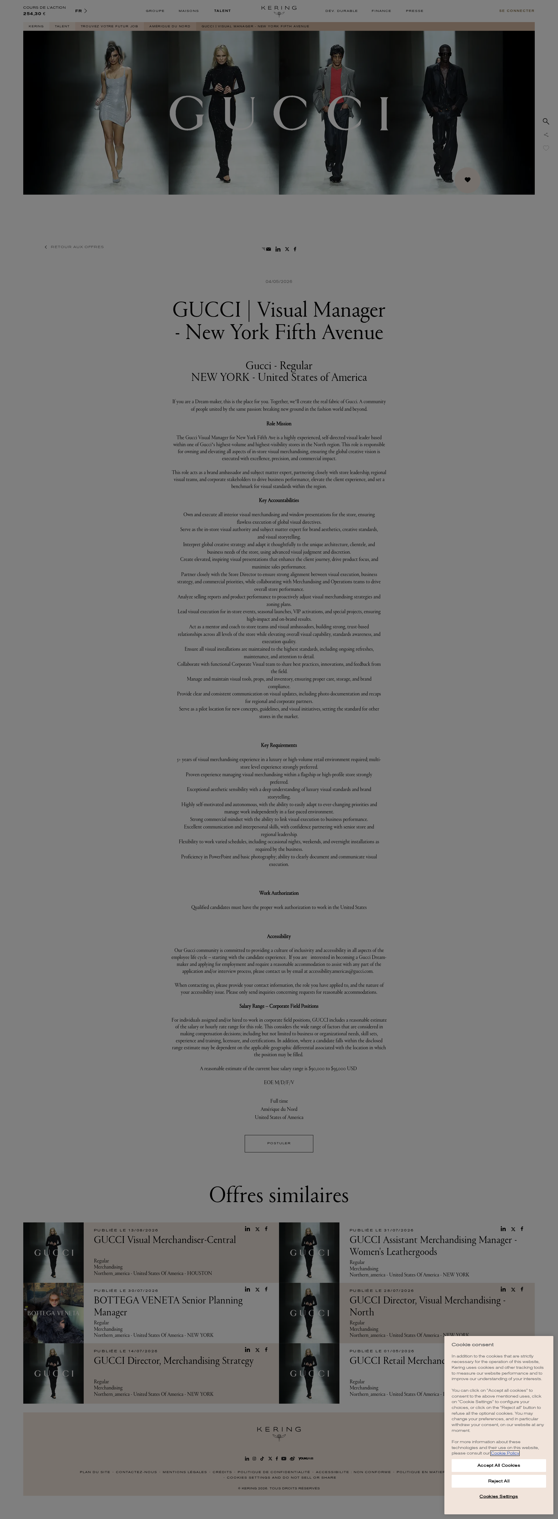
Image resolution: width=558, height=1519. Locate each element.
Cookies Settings (499, 1496)
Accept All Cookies (499, 1465)
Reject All (499, 1481)
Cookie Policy (505, 1453)
